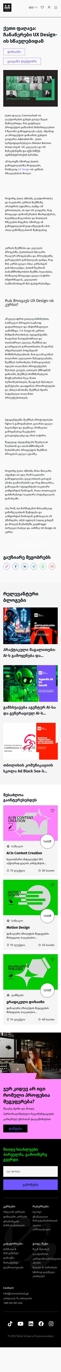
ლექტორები (40, 1254)
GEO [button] (31, 7)
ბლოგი (37, 1211)
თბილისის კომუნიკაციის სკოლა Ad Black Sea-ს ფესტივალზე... (28, 771)
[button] (49, 8)
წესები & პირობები (45, 1267)
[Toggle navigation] (56, 7)
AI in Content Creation (24, 853)
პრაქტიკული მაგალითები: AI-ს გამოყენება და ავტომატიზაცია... (29, 655)
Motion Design (18, 927)
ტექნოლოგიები (13, 1267)
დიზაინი (14, 52)
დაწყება (15, 1128)
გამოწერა (30, 1185)
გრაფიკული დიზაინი (26, 1002)
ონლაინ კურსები (14, 1211)
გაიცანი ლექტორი (22, 61)
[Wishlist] (42, 8)
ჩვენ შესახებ (41, 1249)
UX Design (24, 169)
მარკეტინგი (11, 1262)
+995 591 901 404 (12, 1303)
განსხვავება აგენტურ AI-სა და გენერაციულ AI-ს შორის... (29, 713)
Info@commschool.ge (16, 1293)
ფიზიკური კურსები (15, 1216)
